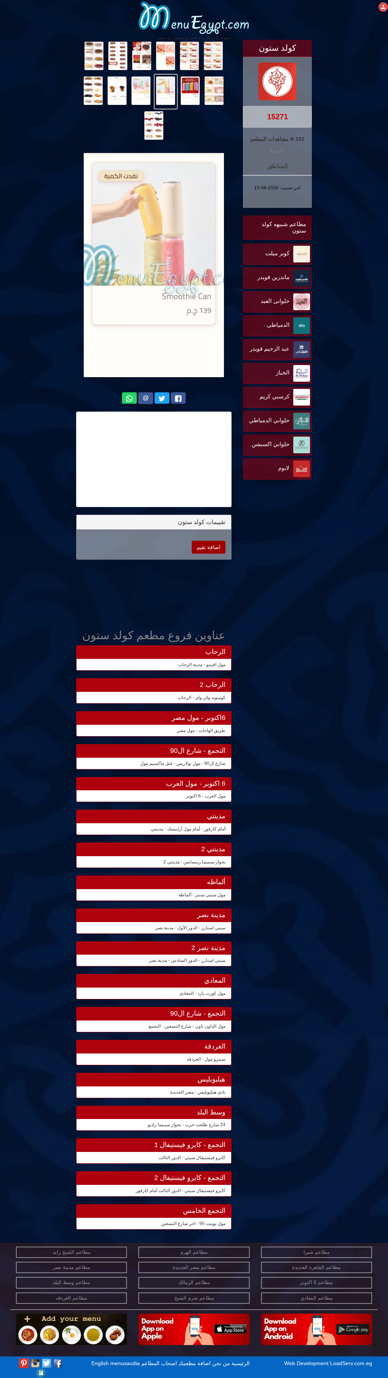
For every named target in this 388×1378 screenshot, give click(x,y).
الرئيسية (241, 1363)
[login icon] (383, 7)
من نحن (221, 1363)
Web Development (307, 1363)
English (100, 1363)
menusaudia (125, 1363)
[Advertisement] (264, 558)
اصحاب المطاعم (159, 1363)
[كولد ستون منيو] (213, 55)
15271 (277, 116)
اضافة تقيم (209, 547)
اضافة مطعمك (194, 1363)
